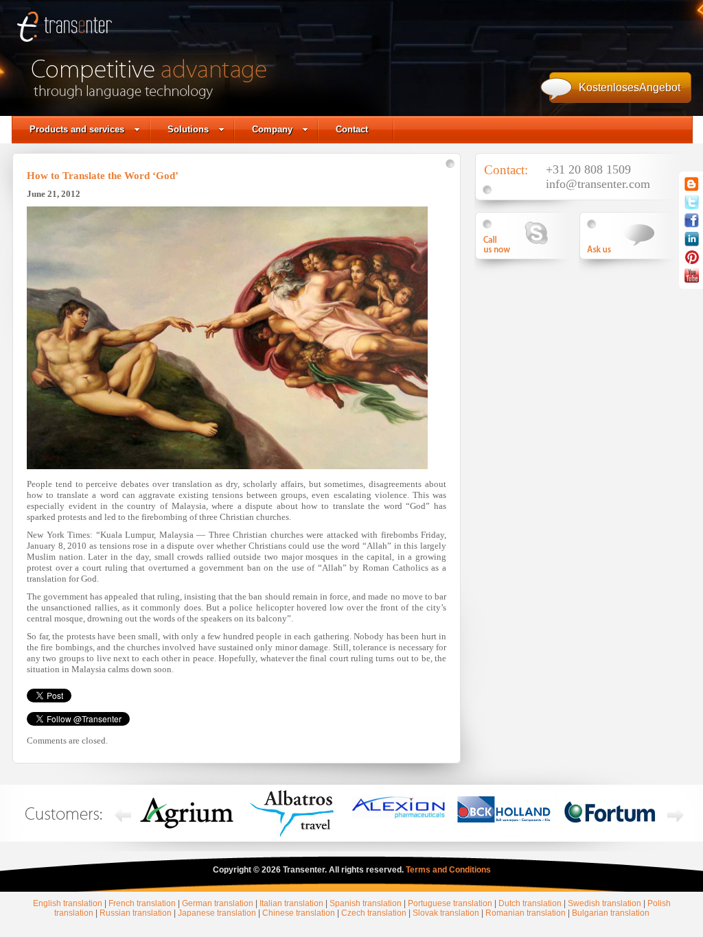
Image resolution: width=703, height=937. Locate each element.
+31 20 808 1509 (588, 169)
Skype (528, 235)
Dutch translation (530, 903)
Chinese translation (298, 913)
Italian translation (291, 903)
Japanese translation (217, 913)
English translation (67, 903)
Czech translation (373, 913)
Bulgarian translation (610, 913)
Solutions (188, 129)
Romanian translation (525, 913)
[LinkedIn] (691, 243)
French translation (142, 903)
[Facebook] (691, 225)
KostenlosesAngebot (629, 87)
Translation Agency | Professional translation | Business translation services (64, 31)
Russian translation (136, 913)
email (633, 235)
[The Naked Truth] (691, 280)
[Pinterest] (692, 261)
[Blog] (691, 188)
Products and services (77, 129)
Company (272, 129)
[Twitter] (691, 206)
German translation (217, 903)
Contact (352, 129)
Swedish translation (604, 903)
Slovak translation (446, 913)
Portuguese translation (450, 903)
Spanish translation (366, 903)
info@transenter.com (598, 184)
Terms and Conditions (448, 870)
